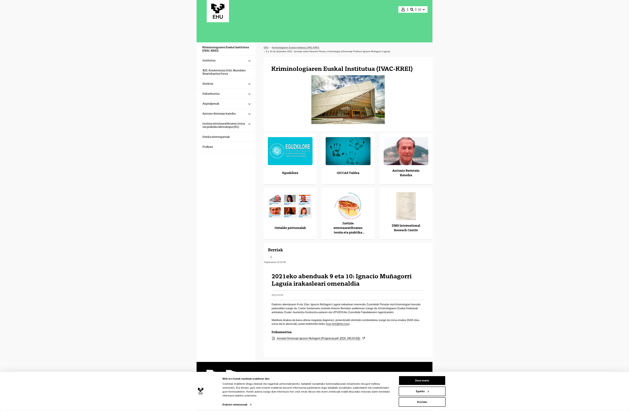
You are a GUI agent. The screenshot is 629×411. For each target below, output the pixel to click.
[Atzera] (271, 257)
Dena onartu (422, 380)
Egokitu (420, 391)
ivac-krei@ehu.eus (338, 323)
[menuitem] (421, 9)
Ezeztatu (422, 402)
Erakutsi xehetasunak (234, 404)
